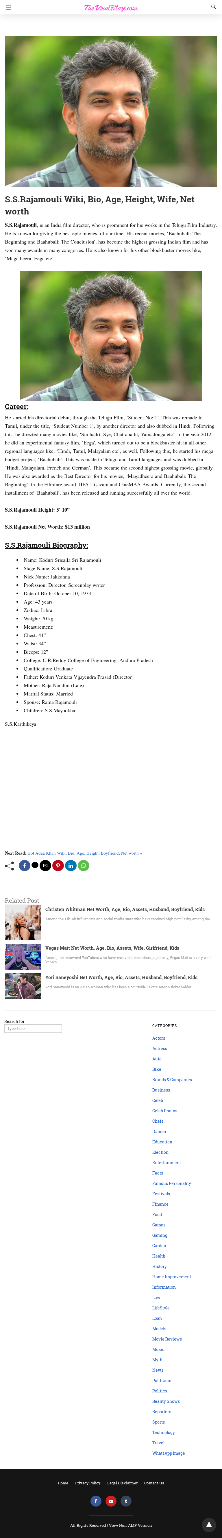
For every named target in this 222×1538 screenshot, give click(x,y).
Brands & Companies (172, 1079)
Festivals (161, 1193)
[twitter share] (35, 865)
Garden (159, 1245)
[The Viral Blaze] (111, 5)
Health (158, 1256)
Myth (157, 1359)
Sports (158, 1422)
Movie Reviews (167, 1339)
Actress (159, 1048)
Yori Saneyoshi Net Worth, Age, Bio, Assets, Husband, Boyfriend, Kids (121, 977)
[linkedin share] (71, 865)
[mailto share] (45, 865)
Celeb (157, 1100)
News (157, 1370)
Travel (158, 1442)
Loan (157, 1318)
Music (158, 1349)
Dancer (159, 1131)
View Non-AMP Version (130, 1525)
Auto (157, 1059)
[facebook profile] (95, 1501)
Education (162, 1142)
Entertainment (166, 1162)
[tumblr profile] (126, 1501)
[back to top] (209, 1525)
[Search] (212, 7)
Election (160, 1152)
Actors (158, 1038)
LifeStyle (161, 1308)
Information (164, 1287)
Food (157, 1214)
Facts (157, 1173)
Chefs (157, 1121)
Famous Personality (171, 1183)
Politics (159, 1391)
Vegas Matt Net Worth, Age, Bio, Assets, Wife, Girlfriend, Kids (112, 948)
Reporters (161, 1411)
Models (159, 1328)
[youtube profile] (111, 1501)
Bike (156, 1069)
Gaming (159, 1235)
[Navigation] (7, 7)
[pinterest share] (58, 865)
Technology (163, 1432)
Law (156, 1297)
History (159, 1266)
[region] (109, 26)
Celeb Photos (164, 1110)
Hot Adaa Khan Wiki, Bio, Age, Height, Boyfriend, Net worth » (84, 853)
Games (158, 1225)
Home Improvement (171, 1276)
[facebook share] (24, 865)
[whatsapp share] (83, 865)
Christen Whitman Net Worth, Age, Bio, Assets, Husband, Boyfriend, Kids (125, 909)
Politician (161, 1380)
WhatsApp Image (168, 1453)
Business (161, 1090)
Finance (160, 1204)
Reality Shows (166, 1401)
